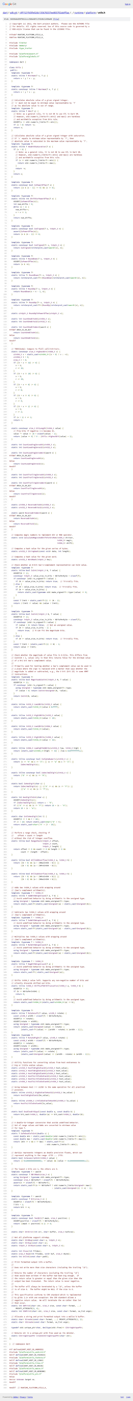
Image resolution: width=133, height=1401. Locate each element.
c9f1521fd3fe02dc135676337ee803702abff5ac (44, 12)
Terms (30, 1397)
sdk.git (13, 12)
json (128, 1397)
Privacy (23, 1397)
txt (122, 1397)
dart (5, 12)
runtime (79, 12)
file (56, 19)
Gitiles (15, 1397)
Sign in (127, 4)
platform (91, 12)
